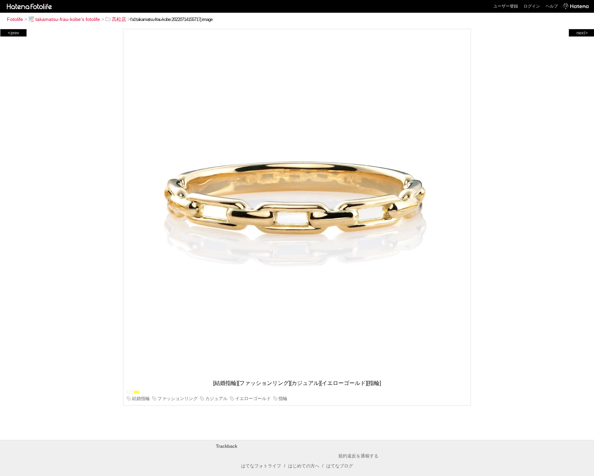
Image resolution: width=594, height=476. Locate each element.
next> (582, 32)
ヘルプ (552, 6)
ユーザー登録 (505, 6)
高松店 (119, 19)
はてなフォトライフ (261, 465)
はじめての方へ (303, 465)
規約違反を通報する (358, 455)
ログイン (532, 6)
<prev (13, 32)
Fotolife (15, 19)
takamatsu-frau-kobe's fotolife (67, 19)
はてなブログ (339, 465)
